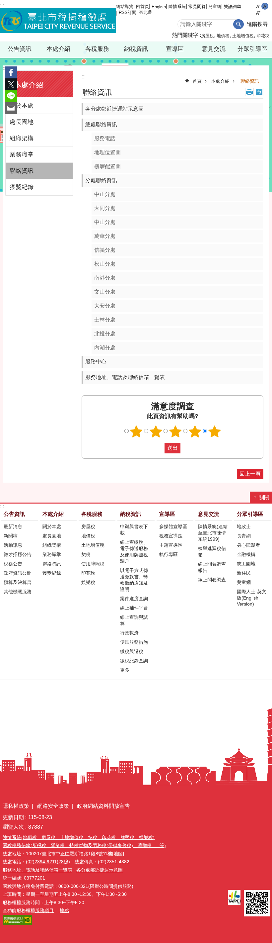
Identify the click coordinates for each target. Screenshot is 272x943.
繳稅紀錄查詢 (134, 660)
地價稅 (223, 35)
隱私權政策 (16, 806)
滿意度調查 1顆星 (136, 431)
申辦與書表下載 (134, 529)
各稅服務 (91, 514)
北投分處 (104, 333)
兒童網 (214, 6)
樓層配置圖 (107, 166)
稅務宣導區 (170, 535)
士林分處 (104, 320)
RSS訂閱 (127, 12)
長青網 (244, 535)
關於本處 (22, 105)
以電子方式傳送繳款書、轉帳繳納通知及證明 (134, 580)
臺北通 (145, 12)
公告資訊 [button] (20, 49)
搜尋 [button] (238, 24)
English (159, 6)
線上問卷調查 (212, 579)
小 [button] (257, 6)
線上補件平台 (134, 608)
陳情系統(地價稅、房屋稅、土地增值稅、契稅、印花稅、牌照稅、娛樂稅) (79, 837)
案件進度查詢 (134, 598)
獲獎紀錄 (22, 187)
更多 (124, 670)
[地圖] (118, 853)
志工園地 (246, 563)
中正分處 (104, 194)
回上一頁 (250, 474)
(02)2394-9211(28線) (48, 861)
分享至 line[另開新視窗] (11, 96)
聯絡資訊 (22, 170)
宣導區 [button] (175, 49)
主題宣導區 (170, 545)
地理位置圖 (107, 152)
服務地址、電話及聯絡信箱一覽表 (125, 377)
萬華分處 (104, 236)
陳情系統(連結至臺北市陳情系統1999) (213, 533)
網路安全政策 (53, 806)
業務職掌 (22, 154)
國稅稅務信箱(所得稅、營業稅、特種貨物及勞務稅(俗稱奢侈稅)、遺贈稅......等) (84, 845)
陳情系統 (177, 6)
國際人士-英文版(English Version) (251, 598)
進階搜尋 (257, 24)
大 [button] (257, 13)
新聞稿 (11, 535)
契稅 (86, 554)
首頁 (197, 81)
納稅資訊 (130, 514)
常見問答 (197, 6)
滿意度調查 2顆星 (156, 431)
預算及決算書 (18, 582)
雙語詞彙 (232, 6)
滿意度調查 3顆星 (175, 431)
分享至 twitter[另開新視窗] (11, 84)
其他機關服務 (18, 591)
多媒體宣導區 (173, 526)
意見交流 (208, 514)
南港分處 (104, 278)
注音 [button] (259, 92)
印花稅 (262, 35)
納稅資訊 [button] (136, 49)
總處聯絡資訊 (101, 124)
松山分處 (104, 264)
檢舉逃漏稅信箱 (212, 551)
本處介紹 (220, 81)
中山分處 (104, 222)
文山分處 (104, 292)
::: (5, 68)
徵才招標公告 (18, 554)
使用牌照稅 (92, 563)
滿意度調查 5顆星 (214, 431)
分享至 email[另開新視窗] (11, 108)
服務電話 (104, 138)
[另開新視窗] (234, 897)
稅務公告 (13, 563)
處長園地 (22, 122)
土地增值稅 (243, 35)
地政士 (244, 526)
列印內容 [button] (249, 92)
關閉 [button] (264, 497)
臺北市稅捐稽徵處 (58, 21)
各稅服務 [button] (97, 49)
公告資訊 (14, 514)
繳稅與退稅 (131, 651)
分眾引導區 (250, 514)
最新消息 (13, 526)
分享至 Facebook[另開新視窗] (11, 72)
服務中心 (95, 361)
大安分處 (104, 306)
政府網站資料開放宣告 (103, 806)
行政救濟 (129, 632)
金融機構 (246, 554)
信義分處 (104, 250)
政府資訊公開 (18, 573)
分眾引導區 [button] (252, 49)
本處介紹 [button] (58, 49)
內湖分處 (104, 347)
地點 (64, 910)
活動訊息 (13, 545)
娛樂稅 (88, 582)
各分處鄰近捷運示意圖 (99, 870)
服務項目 (44, 910)
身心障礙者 (248, 545)
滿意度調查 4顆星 (195, 431)
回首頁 (142, 6)
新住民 (244, 573)
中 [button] (264, 6)
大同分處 (104, 208)
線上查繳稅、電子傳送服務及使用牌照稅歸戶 (134, 551)
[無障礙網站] (17, 923)
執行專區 (168, 554)
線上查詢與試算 (134, 620)
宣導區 (167, 514)
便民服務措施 (134, 642)
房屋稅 (207, 35)
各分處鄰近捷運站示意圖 (114, 109)
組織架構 (22, 138)
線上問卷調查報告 (212, 567)
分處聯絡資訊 (101, 180)
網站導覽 (124, 6)
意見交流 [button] (214, 49)
